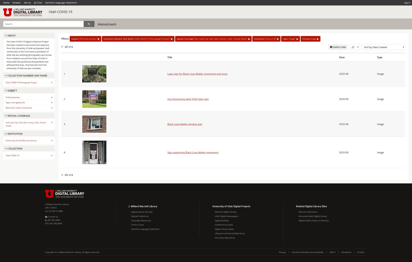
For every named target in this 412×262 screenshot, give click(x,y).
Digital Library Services (142, 211)
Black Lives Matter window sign (184, 124)
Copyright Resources (141, 220)
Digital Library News (224, 229)
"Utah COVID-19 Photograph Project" (137, 39)
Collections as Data (224, 224)
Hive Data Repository (225, 237)
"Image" (289, 39)
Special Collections (140, 216)
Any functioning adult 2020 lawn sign (188, 99)
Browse (17, 2)
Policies (360, 252)
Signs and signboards (15, 102)
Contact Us (52, 216)
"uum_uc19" (265, 39)
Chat (39, 2)
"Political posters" (84, 39)
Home (6, 2)
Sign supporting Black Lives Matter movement (192, 152)
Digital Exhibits (222, 220)
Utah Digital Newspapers (226, 216)
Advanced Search (107, 24)
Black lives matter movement (19, 107)
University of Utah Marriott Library (21, 140)
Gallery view (339, 47)
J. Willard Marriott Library (57, 204)
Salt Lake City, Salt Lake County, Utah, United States (26, 124)
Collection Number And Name (27, 75)
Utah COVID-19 (60, 11)
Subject (12, 90)
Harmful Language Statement (61, 2)
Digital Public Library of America (314, 220)
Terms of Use (137, 224)
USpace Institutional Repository (230, 233)
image (309, 39)
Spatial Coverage (18, 115)
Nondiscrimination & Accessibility (308, 252)
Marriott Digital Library (226, 211)
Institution (15, 133)
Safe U (333, 252)
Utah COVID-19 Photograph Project (21, 82)
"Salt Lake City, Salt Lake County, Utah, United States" (212, 39)
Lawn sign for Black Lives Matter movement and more (197, 73)
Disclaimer (346, 252)
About (11, 35)
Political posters (13, 97)
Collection (14, 148)
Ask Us (27, 2)
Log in (407, 2)
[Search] (89, 24)
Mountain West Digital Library (313, 216)
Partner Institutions (308, 211)
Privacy (282, 252)
